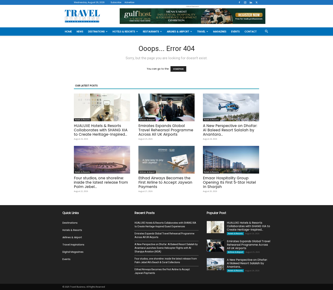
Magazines (219, 31)
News (80, 31)
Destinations (96, 31)
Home (68, 31)
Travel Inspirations (73, 244)
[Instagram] (245, 2)
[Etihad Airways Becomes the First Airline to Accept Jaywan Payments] (166, 160)
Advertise (129, 2)
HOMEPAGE (178, 69)
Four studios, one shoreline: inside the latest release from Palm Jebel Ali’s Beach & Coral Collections (166, 260)
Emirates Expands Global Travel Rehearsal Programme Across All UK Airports (165, 130)
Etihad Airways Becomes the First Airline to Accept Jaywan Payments (165, 182)
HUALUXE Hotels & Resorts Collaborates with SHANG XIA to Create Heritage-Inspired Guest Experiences (165, 224)
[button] (266, 31)
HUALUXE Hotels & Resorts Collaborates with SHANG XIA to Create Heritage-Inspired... (100, 130)
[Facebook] (239, 2)
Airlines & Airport (178, 31)
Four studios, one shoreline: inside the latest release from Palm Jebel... (101, 182)
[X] (256, 2)
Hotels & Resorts (124, 31)
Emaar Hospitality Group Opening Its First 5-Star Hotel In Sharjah (229, 182)
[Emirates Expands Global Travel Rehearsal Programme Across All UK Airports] (166, 107)
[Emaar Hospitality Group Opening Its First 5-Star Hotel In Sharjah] (231, 160)
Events (235, 31)
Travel (201, 31)
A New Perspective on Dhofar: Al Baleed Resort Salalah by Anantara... (230, 130)
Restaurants (151, 31)
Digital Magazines (72, 252)
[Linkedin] (250, 2)
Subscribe (116, 2)
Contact (251, 31)
